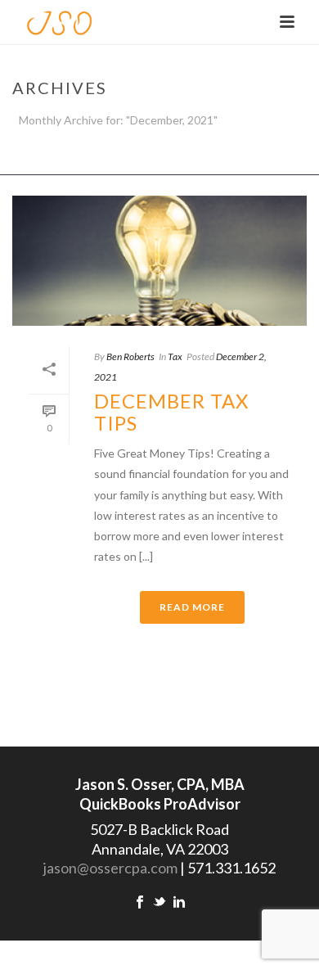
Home (157, 163)
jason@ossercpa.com (110, 868)
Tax (175, 356)
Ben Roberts (130, 356)
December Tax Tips (171, 411)
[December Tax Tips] (159, 261)
